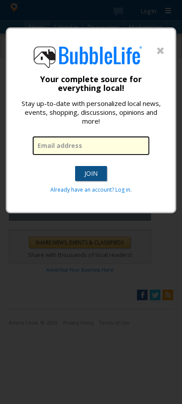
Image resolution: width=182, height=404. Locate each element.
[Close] (160, 51)
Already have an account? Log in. (91, 189)
